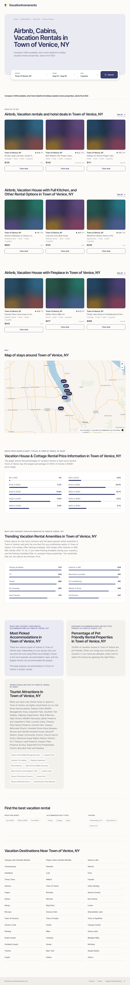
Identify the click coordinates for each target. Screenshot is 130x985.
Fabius (49, 957)
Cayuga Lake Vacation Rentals (17, 860)
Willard (49, 879)
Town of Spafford (95, 918)
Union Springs (93, 886)
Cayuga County (94, 925)
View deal (24, 168)
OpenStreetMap (115, 430)
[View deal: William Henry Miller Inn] (65, 293)
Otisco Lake (93, 931)
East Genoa (92, 899)
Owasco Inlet (51, 912)
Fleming (8, 931)
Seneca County (94, 892)
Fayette (91, 879)
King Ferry (50, 905)
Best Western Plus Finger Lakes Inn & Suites (64, 156)
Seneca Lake (93, 860)
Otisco (90, 957)
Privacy (91, 981)
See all (121, 114)
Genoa (7, 905)
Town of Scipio (52, 918)
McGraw (91, 944)
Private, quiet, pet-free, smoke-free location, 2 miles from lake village (33, 156)
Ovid (90, 873)
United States (25, 19)
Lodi (48, 873)
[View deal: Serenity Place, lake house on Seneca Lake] (24, 293)
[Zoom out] (122, 367)
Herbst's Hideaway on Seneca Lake (19, 236)
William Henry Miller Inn (55, 314)
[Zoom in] (122, 364)
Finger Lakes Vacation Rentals (58, 860)
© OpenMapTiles (96, 430)
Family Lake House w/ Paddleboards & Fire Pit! (106, 314)
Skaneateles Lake (95, 912)
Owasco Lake (10, 925)
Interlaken (9, 873)
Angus (7, 892)
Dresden (49, 866)
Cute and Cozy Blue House (57, 236)
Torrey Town (10, 879)
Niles (48, 931)
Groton (7, 899)
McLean (8, 912)
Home (16, 19)
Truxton (8, 951)
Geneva (8, 886)
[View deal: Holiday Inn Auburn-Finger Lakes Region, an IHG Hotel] (106, 135)
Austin (48, 925)
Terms (100, 981)
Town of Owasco (12, 918)
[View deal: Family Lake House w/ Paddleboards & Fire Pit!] (106, 293)
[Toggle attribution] (122, 430)
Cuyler (7, 957)
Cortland (49, 938)
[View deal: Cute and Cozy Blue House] (65, 215)
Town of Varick (52, 886)
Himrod (91, 866)
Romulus (49, 892)
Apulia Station (93, 951)
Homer (49, 944)
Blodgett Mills (93, 938)
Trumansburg (10, 866)
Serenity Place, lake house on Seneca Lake (22, 314)
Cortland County (11, 944)
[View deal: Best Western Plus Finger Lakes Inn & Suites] (65, 135)
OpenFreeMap (85, 430)
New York (36, 19)
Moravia (49, 899)
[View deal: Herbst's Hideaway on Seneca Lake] (24, 215)
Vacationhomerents (23, 5)
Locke (90, 905)
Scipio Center (10, 938)
